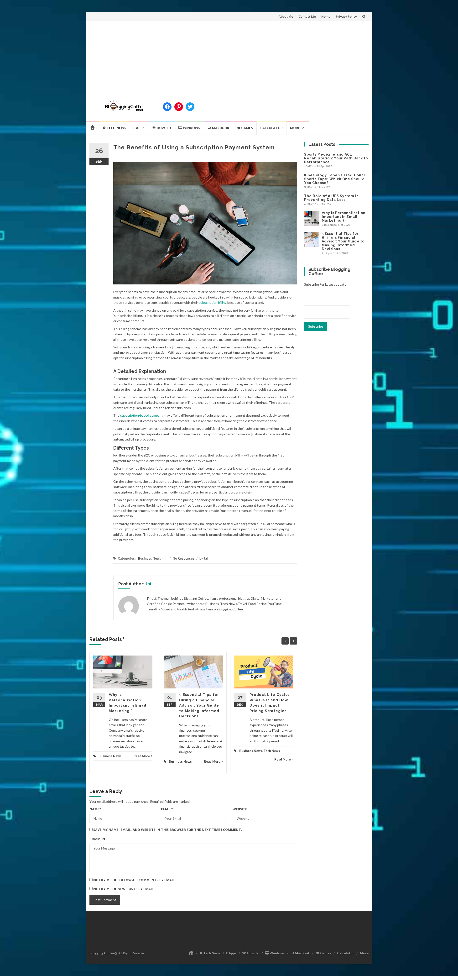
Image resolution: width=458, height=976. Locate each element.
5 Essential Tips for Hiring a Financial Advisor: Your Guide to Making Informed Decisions (199, 705)
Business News (149, 558)
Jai (206, 558)
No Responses (183, 558)
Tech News (272, 751)
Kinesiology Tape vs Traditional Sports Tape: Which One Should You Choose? (334, 179)
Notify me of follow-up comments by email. (134, 880)
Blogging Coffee (102, 953)
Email (167, 809)
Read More (142, 756)
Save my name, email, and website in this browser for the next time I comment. (167, 829)
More (295, 128)
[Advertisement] (229, 57)
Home (325, 16)
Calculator (271, 128)
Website (240, 809)
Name (95, 809)
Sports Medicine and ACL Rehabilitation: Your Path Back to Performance (336, 158)
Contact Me (307, 16)
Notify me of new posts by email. (124, 889)
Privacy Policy (346, 16)
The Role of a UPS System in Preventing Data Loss (331, 198)
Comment (98, 839)
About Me (286, 16)
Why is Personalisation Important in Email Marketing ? (343, 216)
